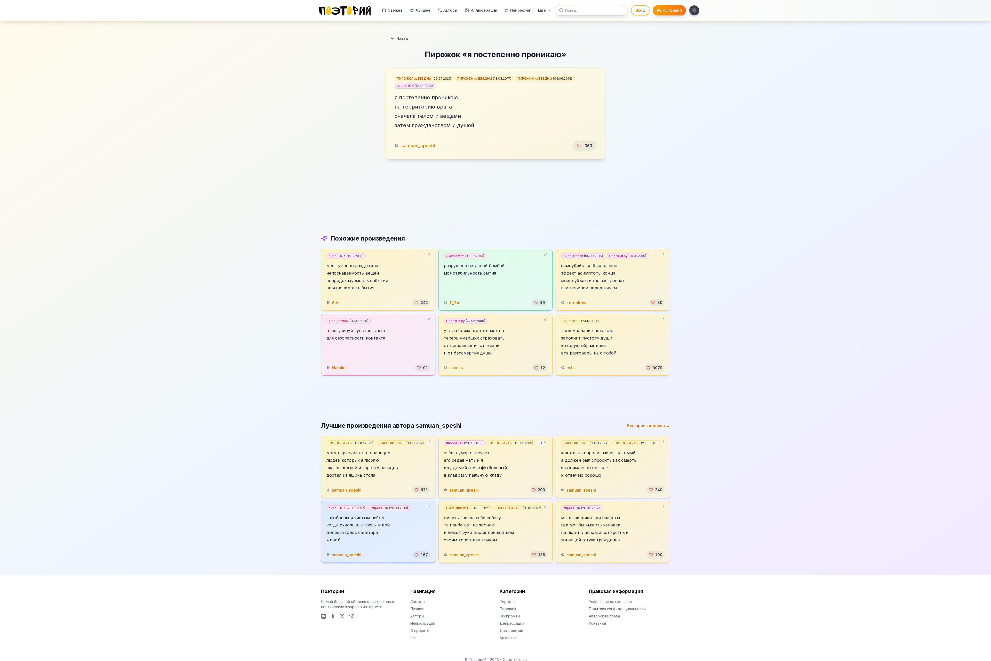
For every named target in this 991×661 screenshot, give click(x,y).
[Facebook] (332, 616)
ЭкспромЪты (465, 256)
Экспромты (510, 616)
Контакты (597, 623)
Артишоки (508, 637)
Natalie (339, 367)
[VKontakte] (323, 616)
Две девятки (348, 321)
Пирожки (508, 601)
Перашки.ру (627, 256)
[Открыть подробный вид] (428, 254)
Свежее (395, 10)
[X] (342, 616)
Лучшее (422, 10)
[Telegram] (351, 616)
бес (335, 302)
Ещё (542, 10)
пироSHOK (415, 86)
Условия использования (610, 601)
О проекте (419, 630)
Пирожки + (581, 321)
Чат (413, 637)
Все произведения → (648, 425)
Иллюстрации (483, 10)
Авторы (450, 10)
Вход (640, 10)
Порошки (508, 609)
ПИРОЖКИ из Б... (351, 443)
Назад (402, 38)
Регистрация (669, 10)
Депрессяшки (512, 623)
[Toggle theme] (694, 10)
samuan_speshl (418, 145)
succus (456, 367)
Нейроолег (520, 10)
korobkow (576, 302)
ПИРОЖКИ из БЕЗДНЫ (424, 78)
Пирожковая (583, 256)
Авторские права (604, 616)
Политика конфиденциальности (617, 609)
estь (570, 367)
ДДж (454, 302)
